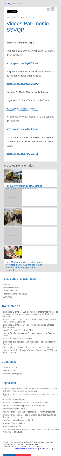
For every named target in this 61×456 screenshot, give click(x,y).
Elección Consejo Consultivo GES (17, 330)
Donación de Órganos (12, 373)
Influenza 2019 (9, 367)
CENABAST (7, 297)
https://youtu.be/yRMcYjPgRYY (22, 108)
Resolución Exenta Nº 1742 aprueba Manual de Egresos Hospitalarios (28, 326)
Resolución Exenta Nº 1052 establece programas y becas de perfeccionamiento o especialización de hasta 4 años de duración (30, 314)
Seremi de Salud (9, 290)
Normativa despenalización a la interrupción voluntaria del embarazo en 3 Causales (29, 320)
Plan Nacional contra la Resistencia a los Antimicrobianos (28, 412)
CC (55, 449)
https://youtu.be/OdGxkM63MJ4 (23, 84)
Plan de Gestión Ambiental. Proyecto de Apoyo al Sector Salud (28, 334)
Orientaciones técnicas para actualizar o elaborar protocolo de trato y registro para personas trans (29, 390)
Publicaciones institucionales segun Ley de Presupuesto (28, 347)
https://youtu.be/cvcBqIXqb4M (22, 129)
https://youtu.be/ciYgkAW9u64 (22, 63)
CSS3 (49, 449)
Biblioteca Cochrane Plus (13, 423)
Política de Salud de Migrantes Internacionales (23, 405)
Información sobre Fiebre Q (14, 408)
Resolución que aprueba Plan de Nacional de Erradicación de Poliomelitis (30, 343)
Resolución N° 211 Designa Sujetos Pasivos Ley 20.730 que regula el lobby (29, 351)
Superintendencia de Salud (14, 293)
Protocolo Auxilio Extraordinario (17, 338)
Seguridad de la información (26, 449)
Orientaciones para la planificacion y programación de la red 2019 (30, 395)
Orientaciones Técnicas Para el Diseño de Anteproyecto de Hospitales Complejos (29, 416)
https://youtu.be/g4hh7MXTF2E (22, 154)
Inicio (7, 4)
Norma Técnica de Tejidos (13, 399)
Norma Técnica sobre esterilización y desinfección (25, 402)
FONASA (6, 284)
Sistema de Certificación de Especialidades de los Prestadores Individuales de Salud (30, 431)
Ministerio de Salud (11, 287)
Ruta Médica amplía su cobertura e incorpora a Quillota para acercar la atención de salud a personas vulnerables (24, 266)
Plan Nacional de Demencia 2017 (17, 420)
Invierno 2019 (9, 370)
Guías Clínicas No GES (12, 426)
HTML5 (42, 449)
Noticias (16, 4)
